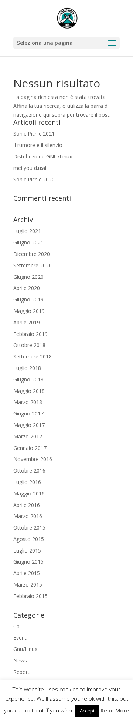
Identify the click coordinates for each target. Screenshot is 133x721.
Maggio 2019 (29, 310)
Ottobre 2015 (29, 527)
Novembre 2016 (32, 459)
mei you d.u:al (29, 167)
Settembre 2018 (32, 356)
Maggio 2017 (29, 424)
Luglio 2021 (27, 230)
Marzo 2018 (27, 401)
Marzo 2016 (27, 516)
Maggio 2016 (29, 493)
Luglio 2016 (27, 481)
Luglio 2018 (27, 367)
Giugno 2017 (28, 413)
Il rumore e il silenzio (37, 144)
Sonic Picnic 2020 (34, 179)
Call (17, 626)
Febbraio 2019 (30, 333)
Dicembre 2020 (31, 253)
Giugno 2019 (28, 299)
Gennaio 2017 (30, 447)
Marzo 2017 (27, 436)
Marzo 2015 (27, 584)
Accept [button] (87, 710)
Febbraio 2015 (30, 596)
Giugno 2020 (28, 276)
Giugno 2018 (28, 379)
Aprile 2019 (26, 322)
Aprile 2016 (26, 504)
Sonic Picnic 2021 (34, 133)
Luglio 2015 (27, 550)
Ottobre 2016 (29, 470)
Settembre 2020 (32, 265)
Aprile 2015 (26, 573)
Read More (114, 710)
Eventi (20, 637)
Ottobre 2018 (29, 344)
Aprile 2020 (26, 287)
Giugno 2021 (28, 242)
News (20, 660)
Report (21, 671)
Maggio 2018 (29, 390)
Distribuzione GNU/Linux (42, 156)
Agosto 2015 (28, 539)
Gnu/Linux (25, 648)
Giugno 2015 (28, 561)
